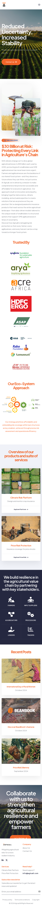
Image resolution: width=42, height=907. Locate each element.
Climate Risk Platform (21, 497)
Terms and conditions (22, 900)
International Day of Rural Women (21, 686)
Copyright (36, 900)
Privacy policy (7, 900)
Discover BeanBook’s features (21, 727)
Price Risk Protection (21, 545)
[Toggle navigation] (39, 4)
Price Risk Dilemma (21, 767)
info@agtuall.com (30, 873)
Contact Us (27, 851)
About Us (26, 848)
